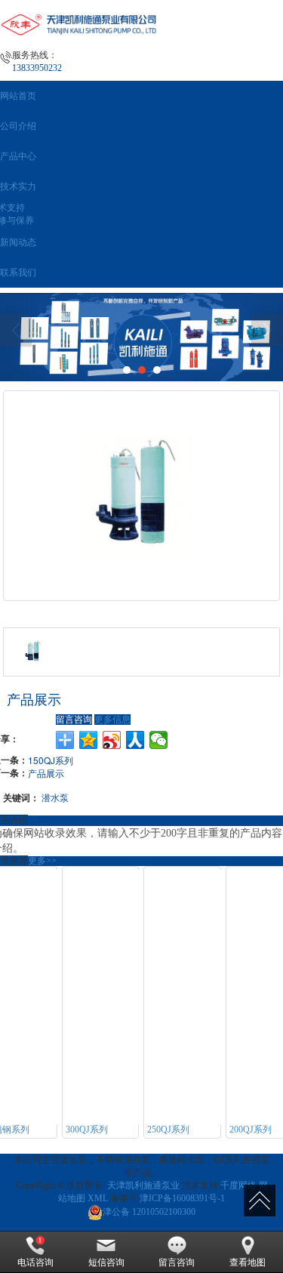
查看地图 (247, 1262)
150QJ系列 (50, 760)
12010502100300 (149, 1212)
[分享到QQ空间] (88, 740)
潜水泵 (55, 797)
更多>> (42, 860)
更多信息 (112, 719)
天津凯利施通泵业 (143, 1185)
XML (98, 1198)
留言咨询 (74, 719)
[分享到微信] (158, 740)
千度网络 (238, 1185)
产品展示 (46, 772)
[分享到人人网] (135, 740)
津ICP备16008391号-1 (182, 1198)
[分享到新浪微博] (112, 740)
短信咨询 (106, 1262)
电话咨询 (35, 1262)
